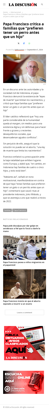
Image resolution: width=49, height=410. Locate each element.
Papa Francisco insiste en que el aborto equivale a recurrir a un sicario (21, 302)
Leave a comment (24, 312)
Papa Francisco (19, 210)
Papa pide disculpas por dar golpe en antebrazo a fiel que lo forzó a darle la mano (21, 228)
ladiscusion (19, 49)
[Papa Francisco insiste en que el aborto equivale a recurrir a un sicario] (24, 271)
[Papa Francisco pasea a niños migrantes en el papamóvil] (24, 237)
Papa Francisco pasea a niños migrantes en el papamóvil (23, 263)
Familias (7, 210)
